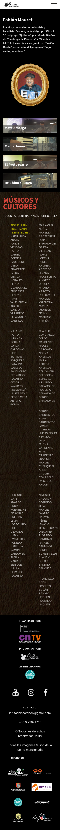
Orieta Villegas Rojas (45, 251)
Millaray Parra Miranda (16, 335)
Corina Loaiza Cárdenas (17, 346)
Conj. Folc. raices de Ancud (46, 481)
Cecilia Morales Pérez (16, 280)
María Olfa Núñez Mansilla (46, 229)
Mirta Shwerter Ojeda (17, 269)
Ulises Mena (18, 393)
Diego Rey (46, 531)
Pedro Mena (18, 397)
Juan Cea (45, 459)
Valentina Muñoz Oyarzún (46, 306)
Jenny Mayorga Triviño (45, 317)
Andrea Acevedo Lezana (45, 269)
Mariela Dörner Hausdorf (17, 258)
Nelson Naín (18, 390)
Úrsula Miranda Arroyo (44, 288)
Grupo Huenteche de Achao (18, 510)
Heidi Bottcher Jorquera (17, 357)
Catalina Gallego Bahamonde (18, 368)
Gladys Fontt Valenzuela (18, 299)
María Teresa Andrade (45, 364)
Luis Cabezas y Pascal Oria (48, 437)
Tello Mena (47, 371)
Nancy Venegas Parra (16, 247)
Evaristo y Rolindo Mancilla (17, 543)
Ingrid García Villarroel (18, 310)
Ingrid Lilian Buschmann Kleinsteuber (20, 229)
